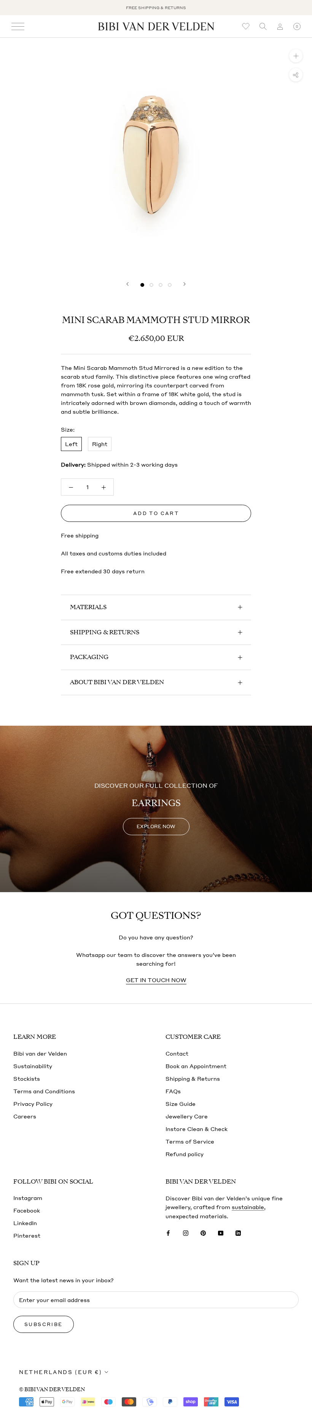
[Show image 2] (151, 285)
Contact (177, 1053)
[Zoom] (295, 55)
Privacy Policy (33, 1103)
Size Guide (181, 1103)
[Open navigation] (17, 26)
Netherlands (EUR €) (60, 1372)
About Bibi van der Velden (117, 682)
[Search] (263, 26)
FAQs (173, 1091)
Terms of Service (190, 1141)
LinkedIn (25, 1222)
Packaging (89, 657)
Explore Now (156, 826)
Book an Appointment (196, 1065)
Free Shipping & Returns (156, 7)
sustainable (248, 1206)
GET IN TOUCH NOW (156, 979)
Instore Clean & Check (197, 1128)
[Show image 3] (160, 285)
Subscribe (43, 1324)
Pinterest (26, 1235)
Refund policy (185, 1153)
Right (99, 443)
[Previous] (127, 284)
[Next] (184, 284)
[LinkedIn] (238, 1232)
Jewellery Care (187, 1116)
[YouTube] (220, 1232)
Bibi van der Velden (40, 1053)
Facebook (26, 1210)
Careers (24, 1116)
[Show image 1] (142, 285)
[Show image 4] (170, 285)
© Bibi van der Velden (52, 1389)
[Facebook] (168, 1232)
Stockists (26, 1078)
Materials (88, 607)
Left (71, 443)
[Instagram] (185, 1232)
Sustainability (32, 1065)
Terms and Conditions (44, 1091)
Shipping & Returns (104, 632)
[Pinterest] (203, 1232)
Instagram (27, 1197)
